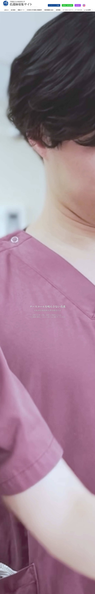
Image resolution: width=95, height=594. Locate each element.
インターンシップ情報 (54, 5)
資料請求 (78, 5)
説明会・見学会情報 (67, 5)
